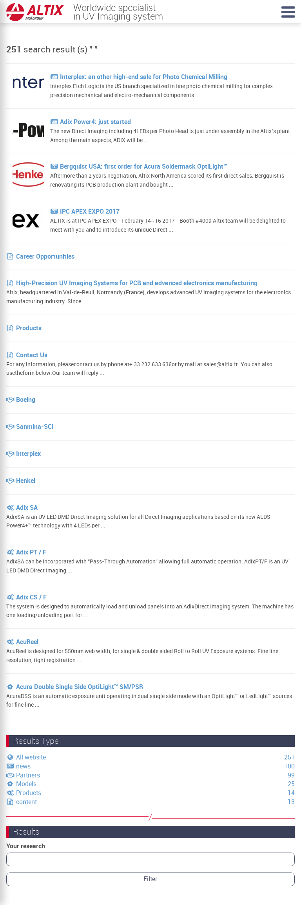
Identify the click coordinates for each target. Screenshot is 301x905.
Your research (25, 846)
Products (28, 793)
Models (25, 784)
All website (30, 757)
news (23, 766)
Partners (27, 775)
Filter (150, 879)
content (26, 802)
